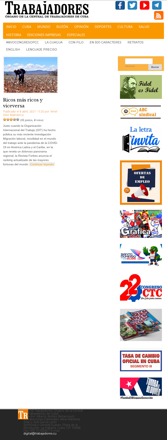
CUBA (26, 26)
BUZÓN (62, 26)
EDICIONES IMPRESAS (44, 35)
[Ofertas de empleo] (141, 182)
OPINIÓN (81, 26)
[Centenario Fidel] (141, 97)
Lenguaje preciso (41, 49)
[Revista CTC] (141, 340)
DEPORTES (103, 26)
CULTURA (125, 26)
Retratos (135, 42)
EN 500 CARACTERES (105, 42)
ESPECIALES (76, 35)
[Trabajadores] (23, 414)
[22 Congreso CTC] (141, 300)
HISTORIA (13, 35)
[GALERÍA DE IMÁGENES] (141, 236)
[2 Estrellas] (8, 119)
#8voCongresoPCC (22, 42)
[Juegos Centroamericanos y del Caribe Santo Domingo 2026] (141, 266)
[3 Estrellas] (11, 119)
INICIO (11, 26)
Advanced (130, 66)
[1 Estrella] (4, 119)
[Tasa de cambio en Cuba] (141, 370)
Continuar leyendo (42, 164)
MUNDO (43, 26)
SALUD (144, 26)
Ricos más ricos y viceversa (23, 103)
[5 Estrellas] (17, 119)
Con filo (76, 42)
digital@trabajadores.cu (39, 433)
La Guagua (54, 42)
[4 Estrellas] (14, 119)
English (13, 49)
